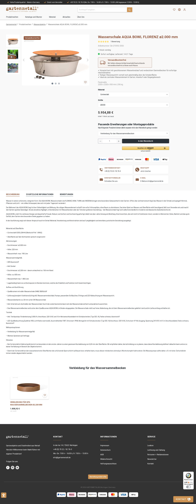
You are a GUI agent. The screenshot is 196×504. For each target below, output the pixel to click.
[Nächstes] (87, 60)
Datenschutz (105, 450)
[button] (145, 149)
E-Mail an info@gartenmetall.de (151, 181)
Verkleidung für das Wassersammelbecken (117, 133)
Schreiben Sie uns (111, 181)
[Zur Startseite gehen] (22, 9)
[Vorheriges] (23, 60)
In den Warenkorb (145, 141)
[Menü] (192, 473)
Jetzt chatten (145, 171)
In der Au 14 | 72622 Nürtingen (65, 445)
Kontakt (150, 464)
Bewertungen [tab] (66, 194)
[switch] (188, 487)
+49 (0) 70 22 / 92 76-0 (112, 171)
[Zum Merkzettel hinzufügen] (85, 82)
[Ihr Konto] (184, 9)
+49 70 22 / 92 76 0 (77, 2)
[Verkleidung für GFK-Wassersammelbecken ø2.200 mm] (29, 387)
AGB (102, 454)
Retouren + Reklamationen (158, 454)
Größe (100, 100)
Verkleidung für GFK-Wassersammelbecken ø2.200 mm (26, 403)
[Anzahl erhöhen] (118, 141)
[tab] (13, 194)
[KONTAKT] (183, 499)
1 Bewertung (115, 41)
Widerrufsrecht (106, 459)
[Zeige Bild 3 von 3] (59, 83)
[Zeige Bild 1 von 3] (52, 83)
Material (101, 90)
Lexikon (150, 445)
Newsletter (152, 459)
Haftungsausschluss (108, 464)
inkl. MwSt (111, 116)
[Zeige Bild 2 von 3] (56, 83)
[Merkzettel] (174, 9)
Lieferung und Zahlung (156, 450)
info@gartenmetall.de (62, 457)
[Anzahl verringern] (100, 141)
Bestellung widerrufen (98, 477)
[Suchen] (129, 9)
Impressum (104, 445)
